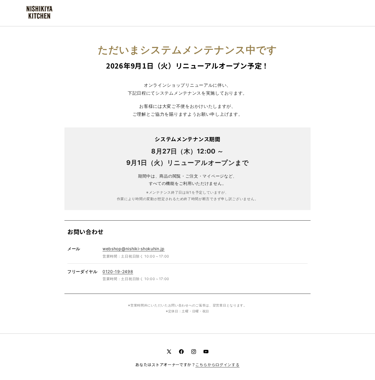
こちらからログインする (217, 364)
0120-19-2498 (118, 271)
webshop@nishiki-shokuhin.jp (134, 248)
